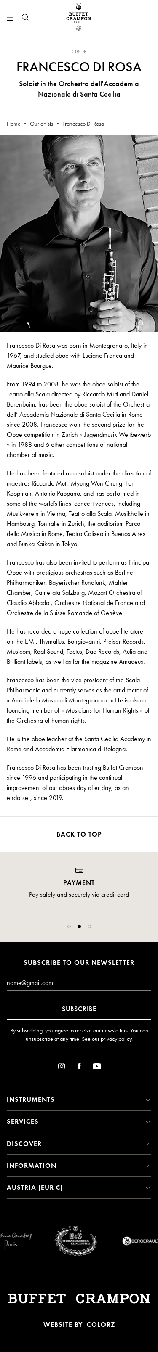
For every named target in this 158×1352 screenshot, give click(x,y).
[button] (69, 926)
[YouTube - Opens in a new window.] (97, 1067)
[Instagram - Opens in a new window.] (61, 1067)
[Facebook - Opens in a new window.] (79, 1067)
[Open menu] (10, 17)
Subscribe (79, 1009)
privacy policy (116, 1039)
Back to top (79, 834)
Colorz (101, 1324)
